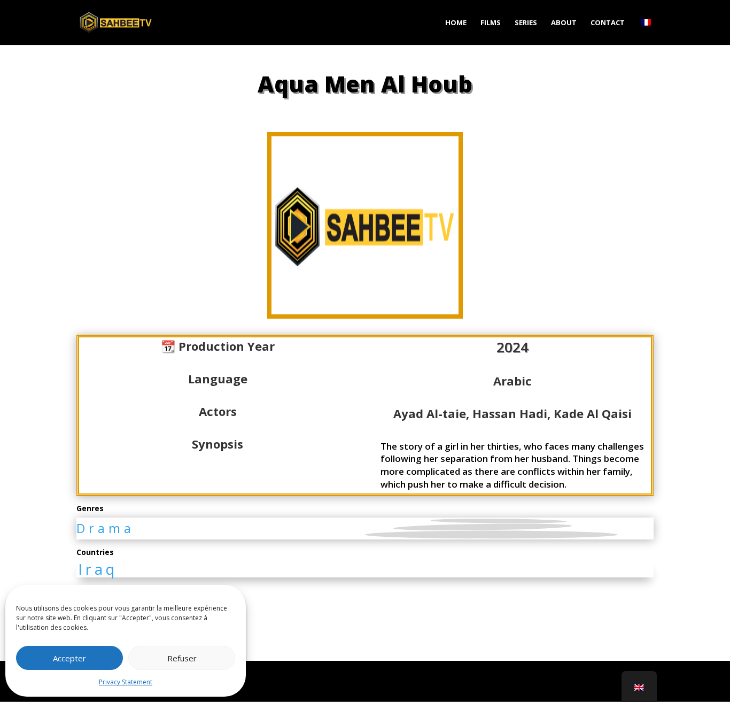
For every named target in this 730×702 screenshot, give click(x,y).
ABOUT (564, 23)
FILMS (490, 23)
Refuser (182, 658)
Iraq (98, 569)
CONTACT (608, 23)
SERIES (526, 23)
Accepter (69, 658)
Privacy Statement (125, 681)
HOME (456, 23)
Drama (105, 528)
